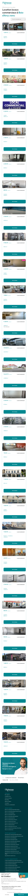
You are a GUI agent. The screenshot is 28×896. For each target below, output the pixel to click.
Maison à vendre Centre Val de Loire (11, 823)
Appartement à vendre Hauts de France (12, 844)
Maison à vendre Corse (9, 829)
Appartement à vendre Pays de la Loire (12, 851)
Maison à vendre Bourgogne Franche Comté (13, 811)
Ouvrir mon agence (8, 798)
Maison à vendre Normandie (10, 814)
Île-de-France (21, 777)
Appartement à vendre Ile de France (11, 846)
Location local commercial (11, 777)
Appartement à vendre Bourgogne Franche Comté (14, 836)
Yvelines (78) (5, 780)
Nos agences (7, 794)
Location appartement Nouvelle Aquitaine (12, 867)
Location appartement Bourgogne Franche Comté (14, 862)
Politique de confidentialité (10, 804)
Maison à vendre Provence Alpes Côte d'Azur (13, 828)
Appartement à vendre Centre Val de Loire (12, 847)
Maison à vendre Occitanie (9, 824)
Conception (7, 803)
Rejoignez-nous (6, 769)
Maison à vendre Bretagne (9, 812)
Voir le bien (14, 43)
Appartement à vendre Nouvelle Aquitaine (12, 841)
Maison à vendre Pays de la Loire (11, 826)
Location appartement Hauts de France (12, 870)
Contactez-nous (8, 796)
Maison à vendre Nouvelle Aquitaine (11, 816)
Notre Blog (7, 799)
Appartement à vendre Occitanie (11, 849)
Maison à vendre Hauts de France (11, 819)
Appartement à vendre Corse (10, 855)
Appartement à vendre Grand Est (11, 842)
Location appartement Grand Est (11, 868)
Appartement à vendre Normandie (11, 839)
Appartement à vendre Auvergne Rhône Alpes (13, 834)
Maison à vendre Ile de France (10, 821)
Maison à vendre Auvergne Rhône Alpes (12, 809)
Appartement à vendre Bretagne (10, 837)
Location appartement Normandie (11, 865)
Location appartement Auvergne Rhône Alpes (13, 860)
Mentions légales (8, 801)
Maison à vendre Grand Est (10, 818)
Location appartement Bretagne (10, 863)
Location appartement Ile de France (11, 872)
